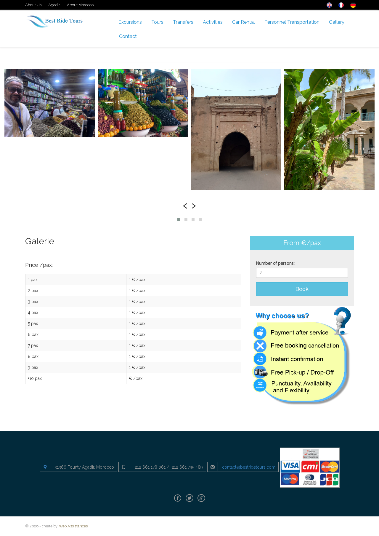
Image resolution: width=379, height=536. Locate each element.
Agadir (54, 5)
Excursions (130, 22)
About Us (33, 5)
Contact (128, 36)
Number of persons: (275, 263)
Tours (157, 22)
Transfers (183, 22)
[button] (178, 220)
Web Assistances (73, 526)
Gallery (336, 22)
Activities (213, 22)
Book (302, 289)
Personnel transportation (291, 22)
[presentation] (185, 204)
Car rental (243, 22)
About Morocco (80, 5)
